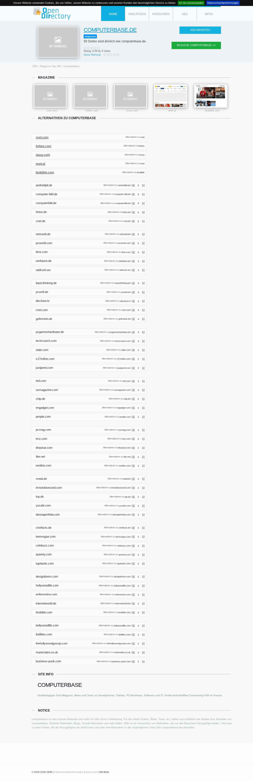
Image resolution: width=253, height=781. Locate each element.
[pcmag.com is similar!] (133, 430)
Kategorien (161, 14)
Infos (209, 14)
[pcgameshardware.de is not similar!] (143, 332)
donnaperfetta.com (121, 514)
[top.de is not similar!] (143, 496)
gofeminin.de (124, 319)
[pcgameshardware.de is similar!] (133, 332)
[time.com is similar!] (133, 252)
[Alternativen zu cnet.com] (50, 96)
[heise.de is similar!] (133, 212)
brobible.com (212, 110)
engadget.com (123, 408)
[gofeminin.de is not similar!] (143, 319)
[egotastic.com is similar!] (133, 563)
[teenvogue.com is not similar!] (143, 536)
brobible (140, 172)
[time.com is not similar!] (143, 252)
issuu (141, 154)
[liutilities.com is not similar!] (143, 634)
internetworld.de (122, 603)
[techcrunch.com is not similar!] (143, 341)
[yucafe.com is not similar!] (143, 506)
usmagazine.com (122, 390)
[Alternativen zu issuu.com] (130, 96)
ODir (51, 13)
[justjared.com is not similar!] (143, 368)
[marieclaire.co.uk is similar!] (133, 652)
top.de (127, 496)
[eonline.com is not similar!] (143, 466)
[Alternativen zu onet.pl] (170, 96)
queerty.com (124, 554)
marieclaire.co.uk (122, 652)
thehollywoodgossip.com (118, 643)
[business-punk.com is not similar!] (143, 661)
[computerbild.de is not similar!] (143, 203)
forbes (141, 146)
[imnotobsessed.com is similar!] (133, 487)
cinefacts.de (124, 527)
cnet (142, 137)
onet (142, 163)
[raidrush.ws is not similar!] (143, 270)
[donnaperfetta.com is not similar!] (143, 514)
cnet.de (126, 221)
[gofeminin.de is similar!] (133, 319)
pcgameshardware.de (120, 332)
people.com (124, 416)
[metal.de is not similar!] (143, 479)
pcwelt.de (125, 292)
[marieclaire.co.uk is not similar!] (143, 652)
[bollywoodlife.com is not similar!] (143, 625)
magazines (90, 36)
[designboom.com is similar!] (133, 576)
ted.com (126, 381)
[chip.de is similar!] (133, 399)
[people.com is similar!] (133, 417)
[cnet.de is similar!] (133, 221)
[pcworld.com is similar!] (133, 243)
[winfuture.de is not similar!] (143, 261)
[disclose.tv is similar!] (133, 301)
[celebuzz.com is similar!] (133, 545)
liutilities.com (124, 634)
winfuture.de (124, 261)
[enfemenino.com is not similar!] (143, 594)
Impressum (91, 772)
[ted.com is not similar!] (143, 381)
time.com (126, 252)
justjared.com (124, 368)
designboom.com (122, 576)
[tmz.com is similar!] (133, 439)
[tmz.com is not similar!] (143, 439)
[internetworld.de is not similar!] (143, 603)
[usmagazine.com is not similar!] (143, 390)
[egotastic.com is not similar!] (143, 563)
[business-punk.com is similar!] (133, 661)
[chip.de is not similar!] (143, 399)
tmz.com (126, 439)
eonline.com (124, 465)
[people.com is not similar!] (143, 417)
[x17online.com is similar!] (133, 359)
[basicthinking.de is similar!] (133, 283)
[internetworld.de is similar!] (133, 603)
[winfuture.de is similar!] (133, 261)
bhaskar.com (124, 448)
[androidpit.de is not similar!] (143, 185)
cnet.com (51, 110)
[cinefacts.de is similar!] (133, 527)
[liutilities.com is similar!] (133, 634)
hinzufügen (137, 14)
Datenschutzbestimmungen (223, 2)
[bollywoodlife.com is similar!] (133, 625)
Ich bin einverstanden (191, 2)
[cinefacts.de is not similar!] (143, 527)
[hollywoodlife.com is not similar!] (143, 585)
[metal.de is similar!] (133, 479)
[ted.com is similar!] (133, 381)
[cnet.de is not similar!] (143, 221)
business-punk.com (120, 661)
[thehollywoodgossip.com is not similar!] (143, 643)
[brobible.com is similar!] (133, 612)
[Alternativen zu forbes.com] (90, 96)
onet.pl (172, 110)
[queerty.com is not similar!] (143, 554)
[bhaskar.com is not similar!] (143, 448)
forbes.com (91, 110)
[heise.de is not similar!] (143, 212)
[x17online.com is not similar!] (143, 359)
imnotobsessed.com (120, 487)
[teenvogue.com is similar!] (133, 536)
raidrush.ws (124, 270)
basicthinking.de (122, 283)
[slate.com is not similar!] (143, 350)
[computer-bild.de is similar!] (133, 194)
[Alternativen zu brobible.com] (210, 96)
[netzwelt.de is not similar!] (143, 234)
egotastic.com (123, 563)
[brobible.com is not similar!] (143, 612)
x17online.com (123, 359)
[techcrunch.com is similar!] (133, 341)
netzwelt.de (125, 234)
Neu (185, 14)
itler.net (127, 456)
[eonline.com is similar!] (133, 466)
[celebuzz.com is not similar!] (143, 545)
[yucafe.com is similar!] (133, 506)
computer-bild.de (122, 194)
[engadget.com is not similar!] (143, 408)
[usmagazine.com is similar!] (133, 390)
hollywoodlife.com (122, 585)
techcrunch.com (122, 341)
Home (113, 14)
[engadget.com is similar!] (133, 408)
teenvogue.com (123, 536)
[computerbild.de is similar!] (133, 203)
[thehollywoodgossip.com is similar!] (133, 643)
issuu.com (132, 110)
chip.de (127, 399)
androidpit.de (124, 185)
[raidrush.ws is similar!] (133, 270)
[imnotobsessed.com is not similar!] (143, 487)
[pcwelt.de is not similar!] (143, 292)
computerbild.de (122, 203)
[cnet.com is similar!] (133, 310)
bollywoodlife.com (122, 625)
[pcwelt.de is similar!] (133, 292)
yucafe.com (124, 505)
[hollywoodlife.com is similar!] (133, 585)
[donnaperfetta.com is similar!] (133, 514)
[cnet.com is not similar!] (143, 310)
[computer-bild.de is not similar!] (143, 194)
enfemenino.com (122, 594)
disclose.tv (125, 301)
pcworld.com (124, 243)
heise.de (126, 212)
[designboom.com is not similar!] (143, 576)
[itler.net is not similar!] (143, 457)
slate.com (125, 350)
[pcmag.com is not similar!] (143, 430)
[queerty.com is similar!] (133, 554)
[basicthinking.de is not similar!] (143, 283)
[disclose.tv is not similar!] (143, 301)
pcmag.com (124, 430)
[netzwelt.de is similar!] (133, 234)
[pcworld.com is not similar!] (143, 243)
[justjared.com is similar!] (133, 368)
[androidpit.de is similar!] (133, 185)
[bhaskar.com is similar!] (133, 448)
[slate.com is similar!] (133, 350)
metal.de (126, 479)
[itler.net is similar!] (133, 457)
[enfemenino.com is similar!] (133, 594)
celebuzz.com (123, 545)
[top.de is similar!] (133, 496)
